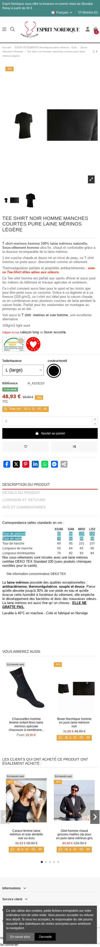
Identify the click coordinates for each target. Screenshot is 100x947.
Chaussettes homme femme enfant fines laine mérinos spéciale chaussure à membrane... (26, 724)
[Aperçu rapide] (32, 714)
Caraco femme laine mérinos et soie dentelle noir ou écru (26, 834)
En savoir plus (20, 937)
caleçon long (29, 332)
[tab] (50, 514)
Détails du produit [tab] (21, 493)
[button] (42, 862)
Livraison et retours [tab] (23, 500)
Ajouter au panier (53, 433)
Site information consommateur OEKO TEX (36, 574)
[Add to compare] (74, 446)
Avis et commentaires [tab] (24, 507)
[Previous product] (94, 51)
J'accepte (45, 937)
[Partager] (6, 465)
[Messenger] (54, 465)
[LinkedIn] (35, 465)
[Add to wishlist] (25, 446)
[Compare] (26, 714)
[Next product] (97, 51)
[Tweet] (16, 465)
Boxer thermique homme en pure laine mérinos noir (74, 722)
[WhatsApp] (44, 465)
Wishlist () (90, 12)
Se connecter (9, 944)
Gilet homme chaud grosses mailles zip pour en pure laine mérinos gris (74, 834)
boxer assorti (54, 332)
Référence (10, 383)
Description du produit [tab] (26, 485)
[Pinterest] (25, 465)
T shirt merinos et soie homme (45, 315)
